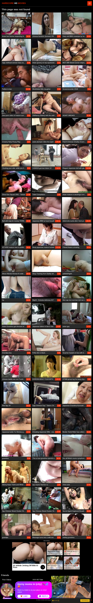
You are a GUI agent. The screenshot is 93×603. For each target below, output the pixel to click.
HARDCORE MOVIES (14, 3)
